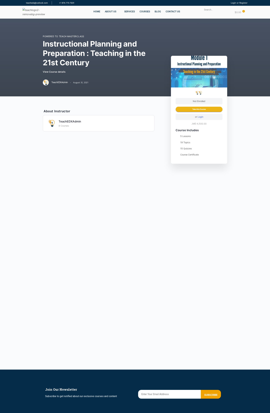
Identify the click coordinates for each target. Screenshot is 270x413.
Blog (158, 11)
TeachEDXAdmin (70, 121)
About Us (110, 11)
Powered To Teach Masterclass (63, 36)
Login (200, 116)
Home (96, 11)
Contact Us (173, 11)
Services (129, 11)
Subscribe (211, 394)
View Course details (54, 71)
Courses (145, 11)
